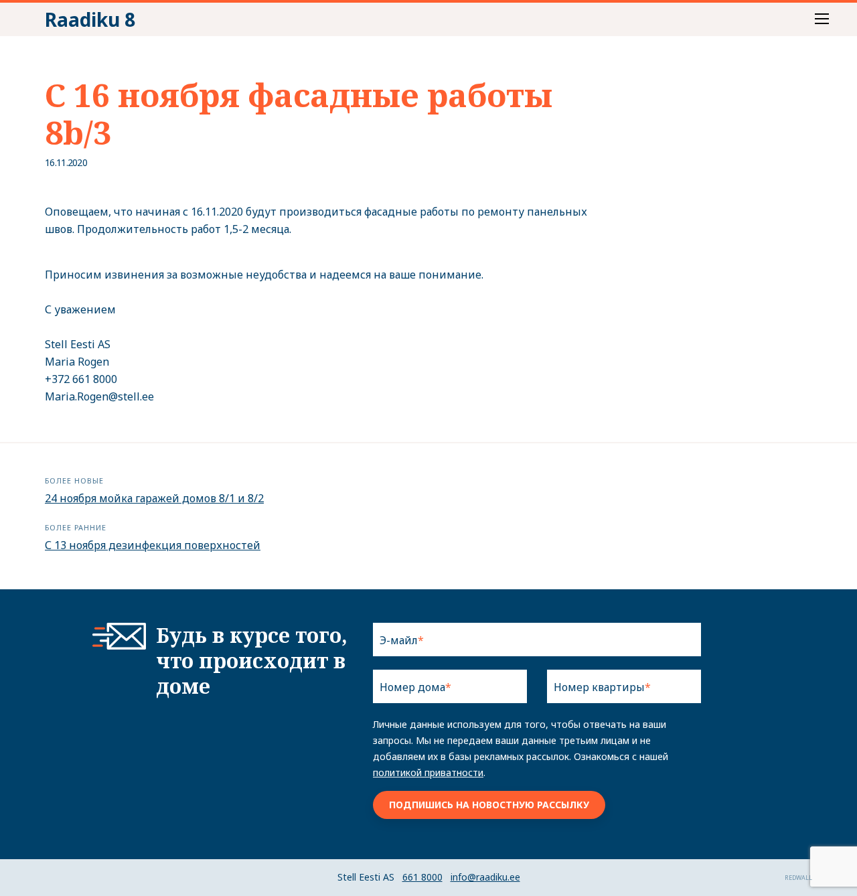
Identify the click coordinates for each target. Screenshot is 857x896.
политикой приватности (428, 772)
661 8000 (422, 877)
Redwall (798, 877)
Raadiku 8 (90, 19)
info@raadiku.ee (485, 877)
